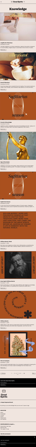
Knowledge (2, 413)
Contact (2, 415)
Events (1, 416)
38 (24, 373)
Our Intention (3, 419)
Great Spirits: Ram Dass (5, 426)
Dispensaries (3, 417)
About (1, 412)
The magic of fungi (4, 429)
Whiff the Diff (3, 427)
